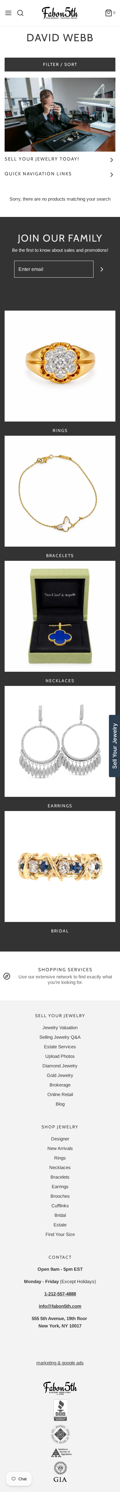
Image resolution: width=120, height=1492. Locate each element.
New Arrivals (60, 1148)
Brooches (60, 1196)
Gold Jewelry (60, 1075)
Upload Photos (60, 1056)
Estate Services (60, 1046)
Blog (60, 1104)
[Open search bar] (23, 13)
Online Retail (60, 1094)
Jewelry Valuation (60, 1027)
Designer (60, 1138)
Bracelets (60, 555)
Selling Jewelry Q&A (60, 1037)
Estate (60, 1224)
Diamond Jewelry (60, 1065)
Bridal (60, 931)
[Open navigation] (8, 13)
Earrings (60, 806)
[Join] (102, 269)
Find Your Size (60, 1234)
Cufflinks (60, 1205)
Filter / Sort (60, 64)
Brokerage (60, 1084)
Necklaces (60, 680)
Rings (60, 430)
